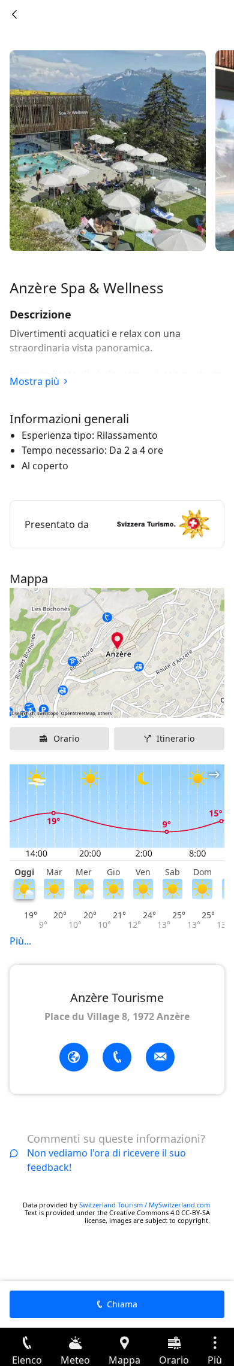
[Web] (73, 1057)
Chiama (122, 1304)
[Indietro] (14, 14)
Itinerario (175, 738)
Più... (20, 941)
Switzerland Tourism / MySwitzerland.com (144, 1204)
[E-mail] (160, 1057)
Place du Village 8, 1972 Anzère (117, 1016)
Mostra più (34, 381)
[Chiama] (117, 1057)
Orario (66, 738)
